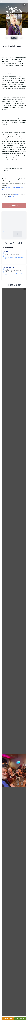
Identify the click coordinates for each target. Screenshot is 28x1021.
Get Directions (8, 261)
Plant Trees (20, 261)
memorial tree (17, 194)
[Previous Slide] (3, 770)
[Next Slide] (25, 770)
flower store (12, 196)
